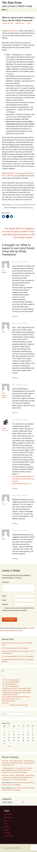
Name (4, 596)
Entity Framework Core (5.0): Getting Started (17, 690)
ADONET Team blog (15, 173)
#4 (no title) (7, 814)
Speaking (7, 833)
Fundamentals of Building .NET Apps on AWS (16, 692)
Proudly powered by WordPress (12, 848)
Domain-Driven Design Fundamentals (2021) (17, 688)
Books (6, 823)
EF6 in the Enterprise (8, 701)
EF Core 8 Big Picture (9, 684)
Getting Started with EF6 (10, 694)
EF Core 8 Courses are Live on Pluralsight (15, 648)
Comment (6, 582)
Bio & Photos (8, 817)
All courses (5, 703)
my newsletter (15, 204)
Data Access (21, 23)
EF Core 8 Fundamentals (11, 680)
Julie (29, 23)
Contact (6, 830)
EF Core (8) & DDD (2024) (11, 682)
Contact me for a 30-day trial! (18, 705)
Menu (4, 10)
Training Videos (9, 836)
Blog (5, 820)
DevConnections (13, 31)
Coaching (7, 827)
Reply (16, 316)
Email (4, 600)
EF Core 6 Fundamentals (11, 686)
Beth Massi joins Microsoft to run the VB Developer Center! (19, 236)
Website (5, 604)
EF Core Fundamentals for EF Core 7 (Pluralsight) (17, 656)
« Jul (8, 746)
